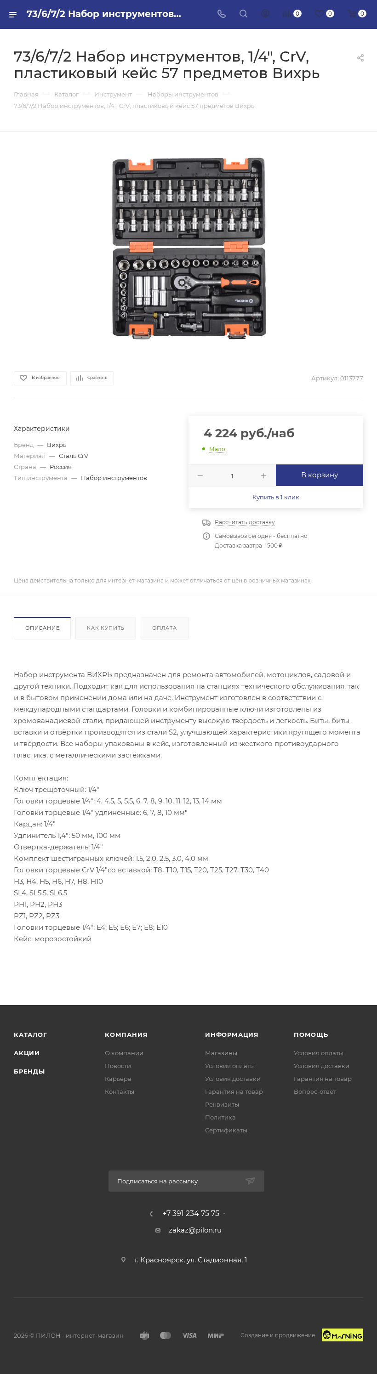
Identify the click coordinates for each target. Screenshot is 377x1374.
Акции (27, 1053)
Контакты (119, 1091)
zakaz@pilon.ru (195, 1230)
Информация (232, 1034)
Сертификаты (226, 1130)
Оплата (164, 628)
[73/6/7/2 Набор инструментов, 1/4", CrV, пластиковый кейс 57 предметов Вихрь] (188, 250)
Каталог (30, 1034)
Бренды (29, 1071)
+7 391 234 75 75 (190, 1213)
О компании (124, 1053)
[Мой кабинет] (265, 14)
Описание (42, 628)
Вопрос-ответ (315, 1091)
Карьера (118, 1078)
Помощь (311, 1034)
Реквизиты (222, 1104)
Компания (126, 1034)
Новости (118, 1065)
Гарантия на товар (234, 1091)
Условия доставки (233, 1078)
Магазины (221, 1053)
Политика (220, 1117)
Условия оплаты (230, 1065)
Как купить (106, 628)
